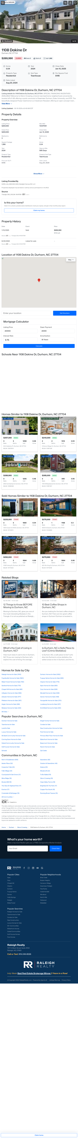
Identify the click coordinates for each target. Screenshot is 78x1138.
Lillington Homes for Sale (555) (12, 693)
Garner (9, 894)
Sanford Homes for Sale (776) (11, 685)
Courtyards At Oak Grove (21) (11, 774)
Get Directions (64, 313)
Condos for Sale (45, 724)
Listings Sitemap (54, 980)
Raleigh (9, 900)
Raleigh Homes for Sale (14, 911)
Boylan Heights (45, 880)
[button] (24, 868)
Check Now (56, 848)
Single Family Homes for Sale (49, 721)
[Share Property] (70, 3)
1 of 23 (74, 41)
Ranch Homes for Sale (47, 747)
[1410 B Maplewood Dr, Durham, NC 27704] (58, 463)
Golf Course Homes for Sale (11, 747)
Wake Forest (11, 903)
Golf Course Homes (13, 934)
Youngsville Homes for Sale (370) (50, 700)
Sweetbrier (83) (45, 759)
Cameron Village (45, 883)
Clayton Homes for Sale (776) (49, 682)
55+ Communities (13, 926)
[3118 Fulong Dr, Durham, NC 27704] (20, 545)
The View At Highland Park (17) (11, 786)
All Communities (7, 797)
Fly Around (8, 41)
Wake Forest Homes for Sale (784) (13, 682)
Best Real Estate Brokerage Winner (34, 973)
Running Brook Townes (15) (49, 793)
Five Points (43, 889)
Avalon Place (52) (7, 763)
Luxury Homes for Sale (9, 732)
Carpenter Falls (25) (8, 767)
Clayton (9, 886)
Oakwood (43, 900)
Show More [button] (38, 174)
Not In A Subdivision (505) (10, 759)
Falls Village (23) (7, 771)
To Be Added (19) (45, 774)
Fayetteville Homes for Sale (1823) (13, 678)
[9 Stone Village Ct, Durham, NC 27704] (58, 426)
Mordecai (43, 894)
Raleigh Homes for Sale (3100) (11, 674)
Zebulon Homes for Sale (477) (11, 697)
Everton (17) (5, 789)
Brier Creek (43, 877)
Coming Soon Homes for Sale (11, 739)
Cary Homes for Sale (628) (48, 689)
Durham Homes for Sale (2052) (50, 674)
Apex (8, 877)
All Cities (4, 711)
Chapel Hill (10, 883)
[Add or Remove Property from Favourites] (75, 3)
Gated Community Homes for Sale (13, 743)
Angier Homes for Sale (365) (11, 704)
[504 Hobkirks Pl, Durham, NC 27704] (20, 426)
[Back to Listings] (3, 3)
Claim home (39, 1135)
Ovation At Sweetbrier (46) (48, 763)
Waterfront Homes (13, 928)
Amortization (45, 336)
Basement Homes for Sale (48, 743)
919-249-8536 (25, 954)
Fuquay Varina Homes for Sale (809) (52, 678)
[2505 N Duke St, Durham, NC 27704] (58, 507)
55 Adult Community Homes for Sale (13, 735)
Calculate (39, 346)
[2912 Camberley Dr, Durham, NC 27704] (20, 463)
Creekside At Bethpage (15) (10, 793)
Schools (4, 750)
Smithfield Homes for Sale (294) (50, 708)
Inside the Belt (44, 891)
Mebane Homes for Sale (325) (11, 708)
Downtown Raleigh (46, 886)
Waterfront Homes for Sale (49, 739)
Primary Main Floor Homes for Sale (51, 735)
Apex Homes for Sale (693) (49, 685)
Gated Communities (13, 931)
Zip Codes (43, 750)
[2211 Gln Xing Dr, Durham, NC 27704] (58, 545)
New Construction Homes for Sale (51, 728)
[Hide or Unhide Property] (65, 3)
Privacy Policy (66, 980)
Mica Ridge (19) (7, 778)
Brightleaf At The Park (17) (48, 786)
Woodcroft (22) (45, 771)
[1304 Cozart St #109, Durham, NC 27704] (20, 507)
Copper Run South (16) (47, 789)
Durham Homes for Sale (9, 721)
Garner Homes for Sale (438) (49, 697)
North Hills (43, 897)
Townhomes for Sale (8, 724)
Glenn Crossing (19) (46, 778)
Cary (8, 880)
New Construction (13, 920)
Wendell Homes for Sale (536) (50, 693)
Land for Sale (6, 728)
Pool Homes (11, 937)
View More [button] (6, 104)
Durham (10, 889)
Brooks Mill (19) (6, 782)
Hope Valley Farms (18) (47, 782)
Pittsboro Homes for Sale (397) (12, 700)
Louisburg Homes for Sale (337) (50, 704)
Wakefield (43, 903)
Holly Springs (11, 897)
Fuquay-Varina (11, 891)
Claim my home (39, 210)
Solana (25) (44, 767)
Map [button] (69, 260)
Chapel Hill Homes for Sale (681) (12, 689)
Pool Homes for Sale (46, 732)
